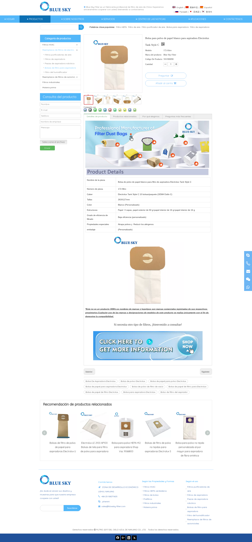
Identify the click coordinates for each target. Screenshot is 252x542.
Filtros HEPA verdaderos (155, 491)
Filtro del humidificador (56, 72)
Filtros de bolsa (151, 495)
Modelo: (148, 50)
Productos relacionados (124, 116)
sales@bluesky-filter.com (113, 506)
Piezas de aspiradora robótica (59, 63)
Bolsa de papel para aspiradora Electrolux (106, 386)
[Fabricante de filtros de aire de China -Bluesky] (57, 480)
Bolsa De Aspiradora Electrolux (101, 381)
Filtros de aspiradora (55, 59)
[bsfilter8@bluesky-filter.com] (248, 255)
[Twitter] (134, 537)
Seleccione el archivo (53, 142)
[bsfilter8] (248, 279)
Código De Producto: (154, 59)
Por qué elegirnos (150, 116)
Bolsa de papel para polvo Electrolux (168, 381)
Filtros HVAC (48, 44)
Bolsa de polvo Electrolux (133, 381)
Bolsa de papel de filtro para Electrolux (187, 386)
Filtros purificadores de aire (58, 54)
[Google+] (123, 537)
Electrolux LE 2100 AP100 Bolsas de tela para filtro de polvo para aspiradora (94, 447)
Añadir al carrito (164, 83)
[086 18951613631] (248, 287)
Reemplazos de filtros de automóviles (60, 77)
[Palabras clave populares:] (81, 27)
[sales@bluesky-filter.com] (248, 271)
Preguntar (164, 75)
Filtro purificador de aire (153, 27)
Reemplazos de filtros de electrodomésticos (61, 50)
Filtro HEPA (121, 27)
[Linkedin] (128, 537)
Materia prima (49, 87)
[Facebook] (117, 537)
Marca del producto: (153, 55)
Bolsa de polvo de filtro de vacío (147, 386)
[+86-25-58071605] (248, 263)
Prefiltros (148, 499)
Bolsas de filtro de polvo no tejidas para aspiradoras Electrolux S (158, 447)
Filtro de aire (134, 27)
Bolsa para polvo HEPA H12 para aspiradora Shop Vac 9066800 (126, 447)
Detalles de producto (97, 116)
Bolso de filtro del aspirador (174, 392)
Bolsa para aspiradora (178, 27)
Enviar (47, 148)
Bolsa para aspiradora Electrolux (139, 392)
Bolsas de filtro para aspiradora (60, 68)
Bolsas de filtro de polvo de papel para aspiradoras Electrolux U (62, 447)
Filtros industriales (51, 82)
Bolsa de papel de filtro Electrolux (102, 392)
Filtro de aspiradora (199, 27)
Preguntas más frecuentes (178, 116)
